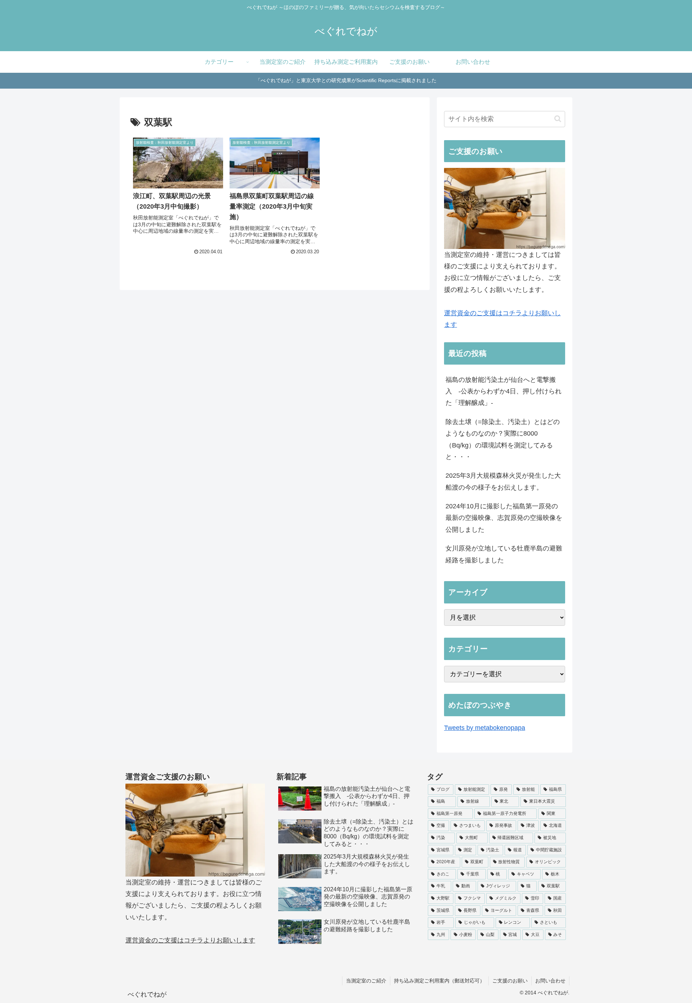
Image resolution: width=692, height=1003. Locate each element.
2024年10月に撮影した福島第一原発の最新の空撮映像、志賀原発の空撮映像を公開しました (503, 518)
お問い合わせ (550, 981)
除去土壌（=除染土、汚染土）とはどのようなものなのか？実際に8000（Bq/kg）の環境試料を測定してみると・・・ (502, 439)
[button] (557, 119)
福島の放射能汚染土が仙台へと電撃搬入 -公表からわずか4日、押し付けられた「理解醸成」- (503, 391)
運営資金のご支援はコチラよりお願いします (190, 940)
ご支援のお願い (510, 981)
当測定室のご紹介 (366, 981)
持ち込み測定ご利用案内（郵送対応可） (439, 981)
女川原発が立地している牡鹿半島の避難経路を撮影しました (503, 554)
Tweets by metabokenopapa (484, 727)
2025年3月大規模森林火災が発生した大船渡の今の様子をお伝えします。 (503, 481)
